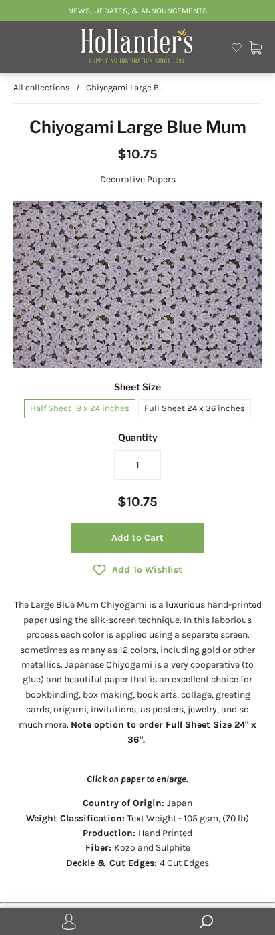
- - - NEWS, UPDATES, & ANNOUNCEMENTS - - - (137, 10)
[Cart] (255, 46)
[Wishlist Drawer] (236, 46)
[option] (137, 284)
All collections (41, 87)
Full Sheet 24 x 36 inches (194, 408)
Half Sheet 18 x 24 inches (79, 408)
